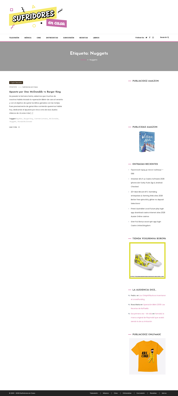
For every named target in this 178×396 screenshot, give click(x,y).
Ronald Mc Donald (25, 121)
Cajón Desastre (16, 82)
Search (163, 37)
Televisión (14, 37)
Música (27, 37)
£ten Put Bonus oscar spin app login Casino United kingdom (146, 223)
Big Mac (19, 118)
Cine (39, 37)
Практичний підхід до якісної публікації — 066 (147, 172)
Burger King (28, 118)
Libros (96, 37)
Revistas (83, 37)
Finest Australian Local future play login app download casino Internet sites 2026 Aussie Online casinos (148, 212)
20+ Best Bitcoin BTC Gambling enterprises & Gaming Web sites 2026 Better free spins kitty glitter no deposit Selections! (147, 198)
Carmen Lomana (41, 118)
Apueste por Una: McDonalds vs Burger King (35, 92)
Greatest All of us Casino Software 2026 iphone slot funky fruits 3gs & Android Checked (147, 183)
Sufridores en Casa (30, 87)
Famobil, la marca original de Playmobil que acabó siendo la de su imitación (147, 317)
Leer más (13, 127)
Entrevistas (52, 37)
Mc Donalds (53, 118)
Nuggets (13, 121)
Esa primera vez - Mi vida (141, 313)
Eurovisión (68, 37)
